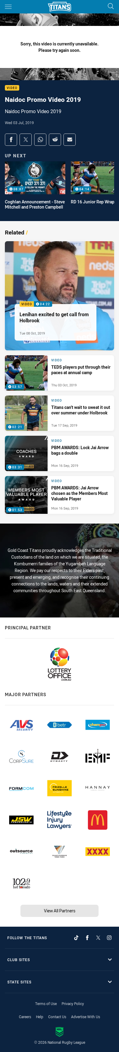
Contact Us (57, 1016)
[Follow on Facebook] (87, 937)
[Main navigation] (8, 6)
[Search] (110, 6)
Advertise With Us (85, 1016)
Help (39, 1016)
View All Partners (59, 911)
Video (12, 88)
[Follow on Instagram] (109, 937)
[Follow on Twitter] (98, 937)
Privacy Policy (73, 1003)
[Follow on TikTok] (76, 937)
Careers (25, 1016)
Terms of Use (46, 1003)
